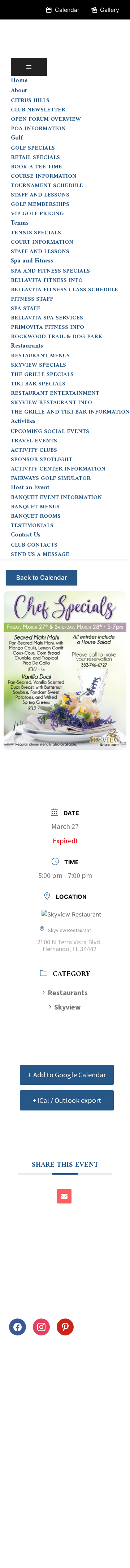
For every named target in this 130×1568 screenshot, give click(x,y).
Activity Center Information (58, 469)
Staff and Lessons (40, 195)
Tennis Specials (36, 233)
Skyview (67, 1006)
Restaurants (27, 346)
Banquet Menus (35, 507)
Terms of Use (78, 1540)
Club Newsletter (38, 110)
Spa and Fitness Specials (50, 271)
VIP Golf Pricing (37, 214)
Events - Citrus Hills (42, 575)
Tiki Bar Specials (38, 384)
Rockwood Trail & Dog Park (57, 337)
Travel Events (34, 441)
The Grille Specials (42, 375)
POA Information (38, 129)
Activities (23, 421)
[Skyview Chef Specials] (65, 666)
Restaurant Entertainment (55, 393)
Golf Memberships (40, 204)
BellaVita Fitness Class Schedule (64, 290)
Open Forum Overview (46, 119)
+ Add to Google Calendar (67, 1074)
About (19, 90)
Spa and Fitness (32, 261)
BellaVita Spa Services (47, 318)
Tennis (20, 223)
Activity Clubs (34, 450)
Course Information (44, 176)
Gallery (109, 9)
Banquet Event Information (56, 498)
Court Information (42, 242)
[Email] (64, 1196)
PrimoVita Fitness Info (47, 327)
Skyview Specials (38, 365)
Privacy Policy (28, 1540)
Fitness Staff (32, 299)
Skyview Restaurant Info (51, 403)
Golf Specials (33, 148)
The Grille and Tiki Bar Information (70, 412)
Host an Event (30, 487)
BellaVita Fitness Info (47, 280)
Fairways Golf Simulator (51, 478)
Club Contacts (34, 545)
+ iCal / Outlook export (66, 1100)
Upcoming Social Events (50, 432)
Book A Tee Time (36, 167)
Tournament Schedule (47, 186)
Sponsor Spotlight (41, 460)
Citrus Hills (30, 101)
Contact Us (25, 535)
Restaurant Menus (40, 356)
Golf (17, 138)
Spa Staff (25, 309)
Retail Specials (35, 158)
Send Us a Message (40, 554)
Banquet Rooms (36, 516)
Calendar (67, 9)
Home (19, 80)
